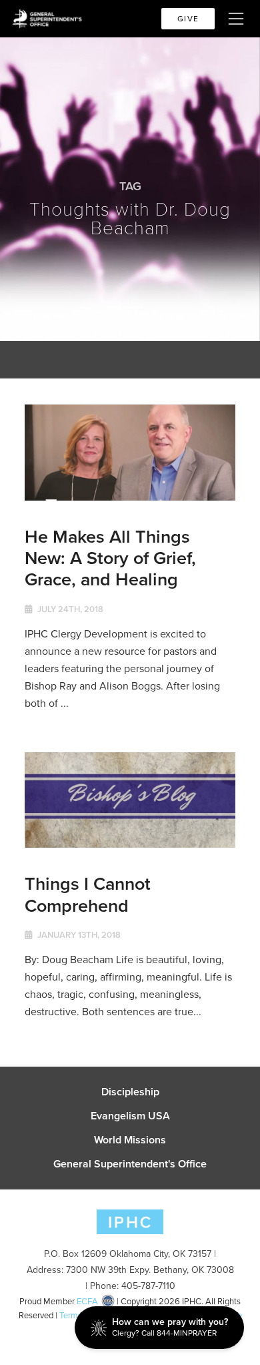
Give (188, 19)
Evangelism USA (130, 1116)
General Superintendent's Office (130, 1164)
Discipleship (130, 1092)
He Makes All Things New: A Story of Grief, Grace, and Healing (110, 558)
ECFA (87, 1301)
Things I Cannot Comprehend (88, 894)
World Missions (130, 1140)
